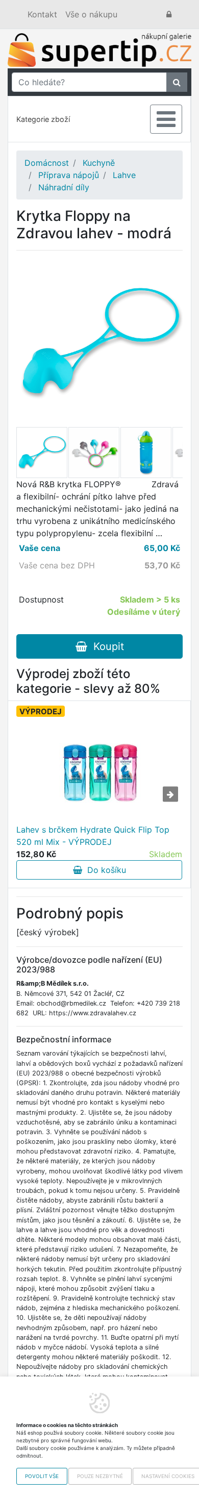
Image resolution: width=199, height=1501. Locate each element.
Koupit (105, 646)
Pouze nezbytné (100, 1476)
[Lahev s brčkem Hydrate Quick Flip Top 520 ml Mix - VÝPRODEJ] (99, 772)
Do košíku (104, 870)
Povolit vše (42, 1476)
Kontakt (42, 14)
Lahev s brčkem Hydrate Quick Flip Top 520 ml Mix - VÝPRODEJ (92, 835)
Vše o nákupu (91, 14)
